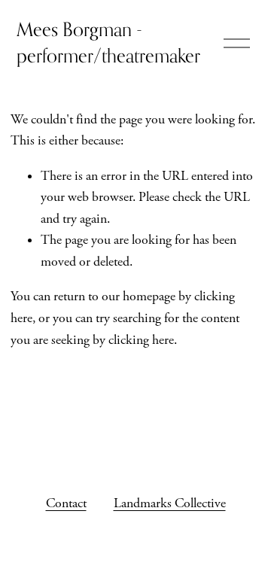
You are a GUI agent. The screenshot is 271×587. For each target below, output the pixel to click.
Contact (66, 503)
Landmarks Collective (170, 503)
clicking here (141, 340)
